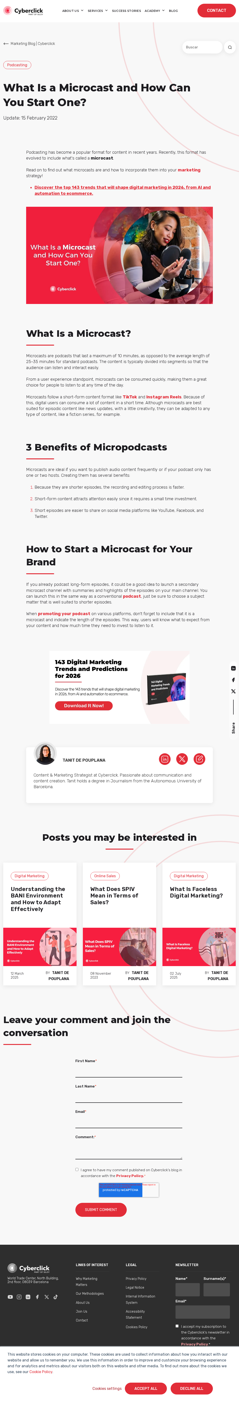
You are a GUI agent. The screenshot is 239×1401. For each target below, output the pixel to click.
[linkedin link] (165, 758)
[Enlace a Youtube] (10, 1297)
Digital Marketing (30, 876)
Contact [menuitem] (82, 1320)
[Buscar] (230, 47)
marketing (189, 170)
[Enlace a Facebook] (37, 1297)
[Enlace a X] (46, 1297)
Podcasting (17, 65)
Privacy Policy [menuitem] (136, 1279)
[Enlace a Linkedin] (28, 1297)
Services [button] (96, 11)
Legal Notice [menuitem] (135, 1288)
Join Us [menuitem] (81, 1312)
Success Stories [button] (126, 11)
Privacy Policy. (130, 1176)
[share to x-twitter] (233, 691)
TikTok (130, 397)
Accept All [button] (145, 1388)
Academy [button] (153, 11)
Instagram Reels (164, 397)
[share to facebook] (233, 680)
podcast (132, 596)
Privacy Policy (194, 1344)
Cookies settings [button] (107, 1388)
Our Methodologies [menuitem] (90, 1294)
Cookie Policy (40, 1372)
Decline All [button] (191, 1388)
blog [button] (173, 11)
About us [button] (71, 11)
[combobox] (202, 47)
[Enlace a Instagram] (19, 1297)
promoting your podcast (64, 613)
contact (216, 10)
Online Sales (105, 876)
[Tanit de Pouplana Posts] (199, 758)
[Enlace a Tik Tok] (55, 1297)
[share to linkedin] (233, 668)
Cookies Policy (136, 1327)
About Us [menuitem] (83, 1303)
